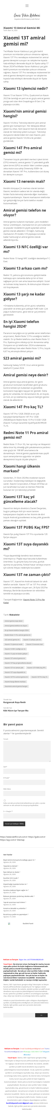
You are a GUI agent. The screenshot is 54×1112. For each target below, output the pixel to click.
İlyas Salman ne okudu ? (11, 872)
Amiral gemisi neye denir (13, 621)
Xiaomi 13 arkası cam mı (32, 640)
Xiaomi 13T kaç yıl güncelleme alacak (18, 663)
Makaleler (14, 614)
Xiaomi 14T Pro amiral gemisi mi (16, 677)
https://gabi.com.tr (36, 836)
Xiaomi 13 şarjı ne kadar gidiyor (16, 654)
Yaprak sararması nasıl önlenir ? (14, 902)
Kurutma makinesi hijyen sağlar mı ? (16, 890)
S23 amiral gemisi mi (12, 640)
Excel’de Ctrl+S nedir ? (11, 878)
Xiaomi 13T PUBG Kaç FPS (36, 668)
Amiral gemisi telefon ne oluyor (16, 626)
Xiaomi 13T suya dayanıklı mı (15, 672)
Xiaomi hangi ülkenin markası (15, 682)
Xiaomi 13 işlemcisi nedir (13, 644)
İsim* (5, 767)
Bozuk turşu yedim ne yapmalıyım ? (15, 914)
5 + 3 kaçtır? (8, 811)
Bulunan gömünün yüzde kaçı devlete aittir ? (18, 896)
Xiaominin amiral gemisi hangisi (16, 686)
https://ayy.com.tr (8, 839)
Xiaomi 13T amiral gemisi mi (15, 658)
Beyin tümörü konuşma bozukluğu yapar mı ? (19, 860)
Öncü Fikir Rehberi (27, 15)
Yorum (5, 739)
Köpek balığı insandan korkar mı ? (15, 884)
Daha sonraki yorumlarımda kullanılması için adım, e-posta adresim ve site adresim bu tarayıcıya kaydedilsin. (24, 804)
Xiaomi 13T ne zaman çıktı (14, 668)
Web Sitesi (7, 789)
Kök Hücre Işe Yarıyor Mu (15, 710)
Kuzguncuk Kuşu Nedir (14, 702)
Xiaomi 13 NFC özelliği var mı (15, 649)
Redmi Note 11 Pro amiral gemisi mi (17, 635)
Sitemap (20, 839)
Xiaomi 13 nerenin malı (34, 644)
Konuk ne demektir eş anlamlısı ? (14, 908)
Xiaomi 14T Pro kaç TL (39, 677)
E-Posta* (6, 778)
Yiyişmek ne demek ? (10, 866)
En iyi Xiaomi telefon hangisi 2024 (16, 630)
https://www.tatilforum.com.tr (14, 836)
